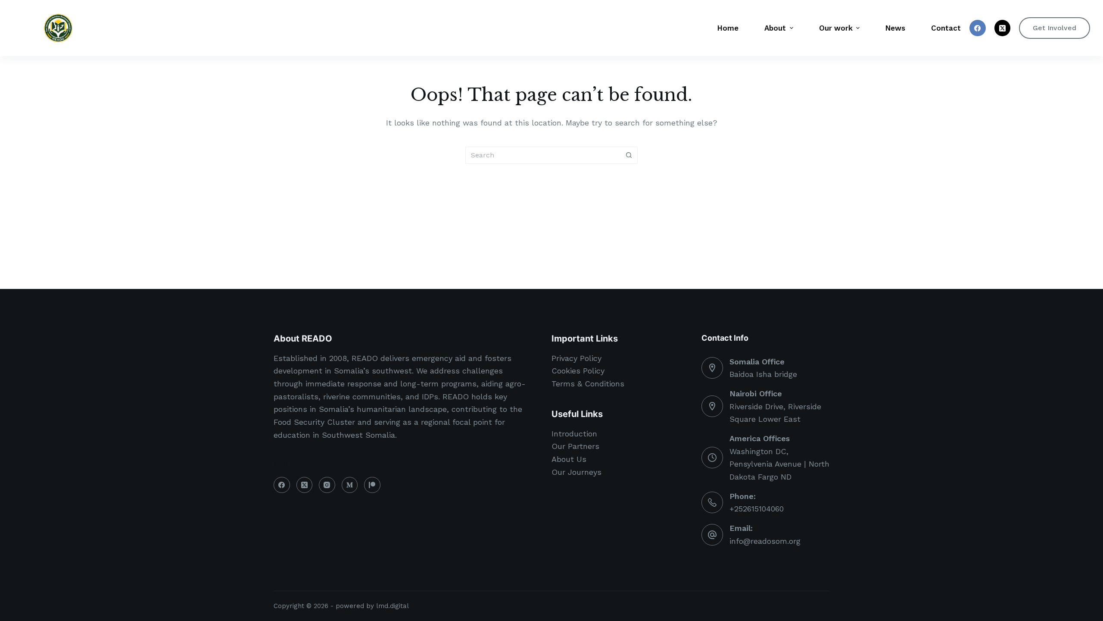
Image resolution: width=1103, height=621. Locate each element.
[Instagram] (327, 485)
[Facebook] (977, 28)
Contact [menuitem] (946, 28)
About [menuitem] (775, 28)
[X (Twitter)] (1002, 28)
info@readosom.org (765, 541)
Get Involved (1054, 28)
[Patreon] (372, 485)
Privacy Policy (576, 358)
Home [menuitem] (727, 28)
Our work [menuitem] (836, 28)
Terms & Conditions (588, 383)
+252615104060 (756, 508)
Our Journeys (576, 472)
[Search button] (629, 155)
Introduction (574, 433)
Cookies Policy (578, 370)
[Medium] (350, 485)
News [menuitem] (895, 28)
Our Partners (575, 446)
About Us (569, 459)
